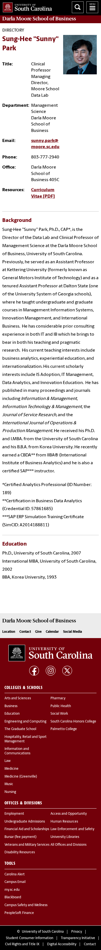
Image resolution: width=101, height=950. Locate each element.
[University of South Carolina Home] (26, 6)
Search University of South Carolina (78, 7)
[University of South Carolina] (50, 653)
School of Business (39, 19)
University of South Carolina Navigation (92, 7)
